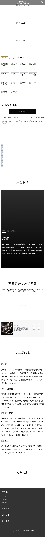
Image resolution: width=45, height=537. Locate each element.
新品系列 (4, 496)
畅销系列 (4, 499)
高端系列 (4, 502)
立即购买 (22, 112)
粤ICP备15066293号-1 (30, 531)
